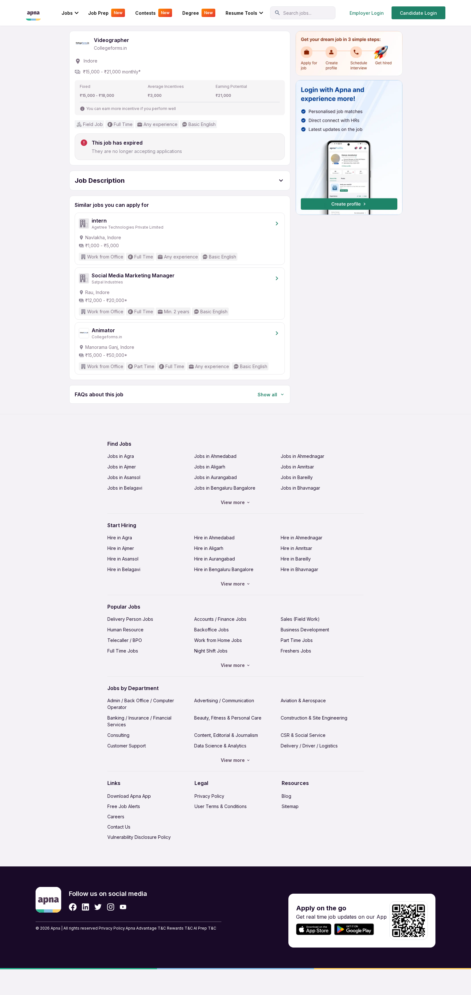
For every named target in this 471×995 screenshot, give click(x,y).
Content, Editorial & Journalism (226, 735)
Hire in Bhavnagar (299, 569)
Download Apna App (129, 796)
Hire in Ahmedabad (214, 537)
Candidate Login (418, 13)
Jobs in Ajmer (121, 466)
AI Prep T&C (205, 928)
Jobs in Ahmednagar (302, 456)
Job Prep (105, 13)
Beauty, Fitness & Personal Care (227, 718)
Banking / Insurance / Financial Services (139, 721)
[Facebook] (73, 907)
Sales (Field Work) (300, 619)
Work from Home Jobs (218, 640)
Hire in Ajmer (120, 548)
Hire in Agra (119, 537)
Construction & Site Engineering (314, 718)
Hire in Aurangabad (214, 558)
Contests (152, 13)
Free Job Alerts (123, 806)
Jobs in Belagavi (124, 488)
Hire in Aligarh (208, 548)
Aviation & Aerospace (303, 700)
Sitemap (290, 806)
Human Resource (125, 629)
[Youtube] (123, 907)
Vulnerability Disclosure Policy (139, 837)
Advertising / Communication (224, 700)
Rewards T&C (180, 928)
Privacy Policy (209, 796)
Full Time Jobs (122, 650)
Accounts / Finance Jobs (220, 619)
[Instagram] (110, 907)
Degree (197, 13)
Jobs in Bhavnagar (300, 488)
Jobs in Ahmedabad (215, 456)
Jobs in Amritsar (297, 466)
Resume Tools (241, 13)
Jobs (67, 13)
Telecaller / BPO (124, 640)
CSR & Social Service (303, 735)
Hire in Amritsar (296, 548)
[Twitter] (98, 907)
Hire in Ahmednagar (301, 537)
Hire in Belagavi (123, 569)
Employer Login (367, 13)
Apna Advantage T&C (146, 928)
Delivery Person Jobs (130, 619)
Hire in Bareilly (296, 558)
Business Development (305, 629)
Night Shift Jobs (210, 650)
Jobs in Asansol (123, 477)
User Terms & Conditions (220, 806)
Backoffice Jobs (211, 629)
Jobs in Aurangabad (215, 477)
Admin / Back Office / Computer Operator (140, 704)
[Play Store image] (356, 929)
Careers (115, 816)
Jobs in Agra (120, 456)
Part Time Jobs (297, 640)
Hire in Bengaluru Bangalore (223, 569)
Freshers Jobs (296, 650)
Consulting (118, 735)
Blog (286, 796)
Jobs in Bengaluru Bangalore (224, 488)
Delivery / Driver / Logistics (309, 745)
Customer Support (126, 745)
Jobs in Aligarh (209, 466)
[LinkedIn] (85, 907)
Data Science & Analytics (220, 745)
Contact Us (118, 827)
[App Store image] (313, 929)
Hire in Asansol (122, 558)
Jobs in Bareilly (297, 477)
